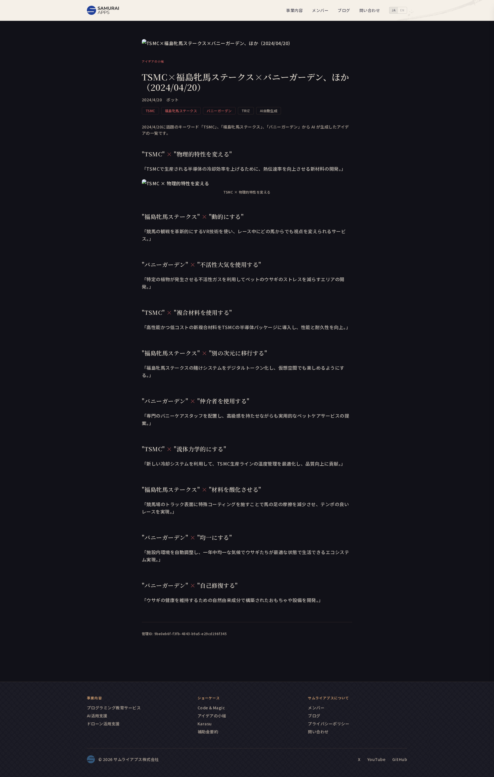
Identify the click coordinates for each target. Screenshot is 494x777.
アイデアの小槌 (212, 715)
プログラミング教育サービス (114, 707)
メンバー (320, 10)
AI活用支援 (97, 715)
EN (402, 10)
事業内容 (294, 10)
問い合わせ (369, 10)
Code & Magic (211, 707)
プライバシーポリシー (328, 723)
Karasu (205, 723)
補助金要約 (208, 731)
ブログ (344, 10)
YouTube (376, 759)
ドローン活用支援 (103, 723)
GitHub (399, 759)
